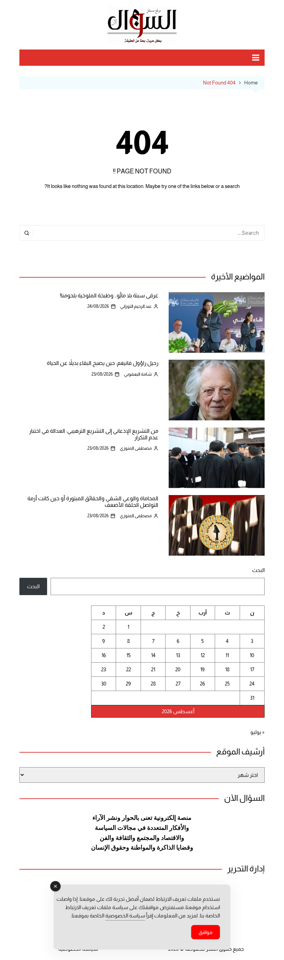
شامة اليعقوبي (138, 374)
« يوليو (257, 732)
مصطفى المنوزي (136, 448)
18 (227, 669)
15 (128, 655)
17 (252, 669)
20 (177, 669)
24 (252, 684)
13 (178, 655)
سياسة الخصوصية (125, 915)
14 (153, 655)
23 (103, 669)
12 (203, 655)
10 (252, 655)
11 (227, 655)
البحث (258, 570)
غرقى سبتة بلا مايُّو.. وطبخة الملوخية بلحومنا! (109, 295)
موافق (205, 932)
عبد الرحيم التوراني (136, 306)
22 (128, 669)
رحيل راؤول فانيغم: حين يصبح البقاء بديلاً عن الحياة (102, 363)
